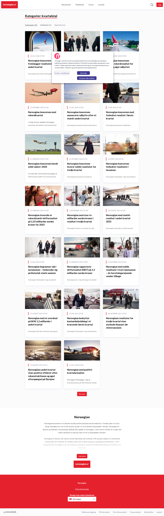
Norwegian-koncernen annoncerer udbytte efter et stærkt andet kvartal (81, 115)
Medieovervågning (89, 512)
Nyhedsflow (148, 512)
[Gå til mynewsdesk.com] (9, 512)
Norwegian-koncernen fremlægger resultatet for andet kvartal (41, 63)
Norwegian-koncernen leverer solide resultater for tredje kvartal (81, 166)
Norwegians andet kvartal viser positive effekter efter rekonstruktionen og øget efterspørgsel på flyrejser (42, 374)
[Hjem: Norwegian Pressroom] (9, 4)
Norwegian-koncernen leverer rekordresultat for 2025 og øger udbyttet (119, 63)
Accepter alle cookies (86, 78)
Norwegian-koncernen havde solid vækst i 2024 (43, 165)
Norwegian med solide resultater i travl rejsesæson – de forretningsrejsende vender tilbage (121, 271)
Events (91, 5)
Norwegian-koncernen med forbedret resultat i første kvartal (120, 115)
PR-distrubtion (104, 512)
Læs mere (82, 456)
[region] (83, 67)
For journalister (135, 512)
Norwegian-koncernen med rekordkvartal (42, 114)
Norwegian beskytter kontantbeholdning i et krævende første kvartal (80, 321)
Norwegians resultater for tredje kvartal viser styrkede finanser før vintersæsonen (119, 323)
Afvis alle (83, 73)
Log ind (159, 512)
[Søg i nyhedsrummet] (151, 4)
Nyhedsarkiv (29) (31, 25)
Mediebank (80, 5)
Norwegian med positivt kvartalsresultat (79, 371)
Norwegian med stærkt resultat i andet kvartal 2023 (118, 218)
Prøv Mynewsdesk (120, 512)
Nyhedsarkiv (66, 5)
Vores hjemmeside (82, 489)
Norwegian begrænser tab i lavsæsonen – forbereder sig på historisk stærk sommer (42, 269)
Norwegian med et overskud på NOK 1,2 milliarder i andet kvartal (42, 321)
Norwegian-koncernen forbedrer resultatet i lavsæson (117, 166)
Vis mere (82, 394)
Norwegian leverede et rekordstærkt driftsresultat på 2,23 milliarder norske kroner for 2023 (42, 220)
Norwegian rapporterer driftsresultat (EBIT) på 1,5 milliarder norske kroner (81, 269)
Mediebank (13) (45, 25)
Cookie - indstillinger (62, 73)
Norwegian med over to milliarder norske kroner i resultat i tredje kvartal (80, 218)
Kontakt (101, 5)
